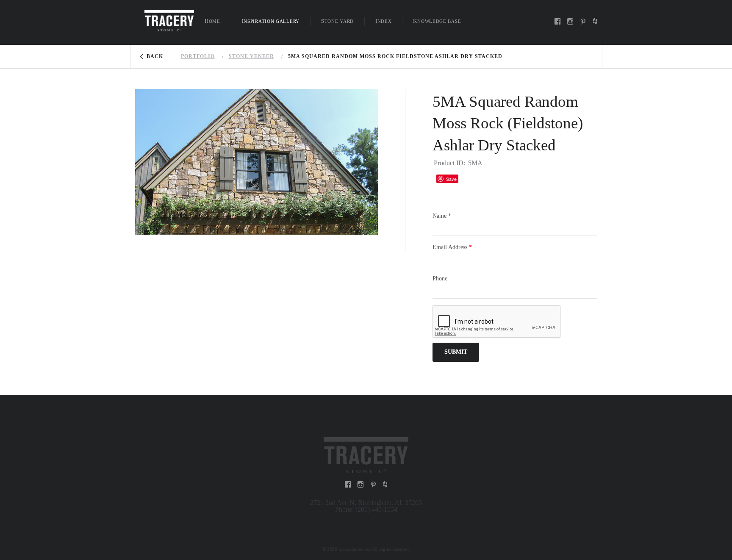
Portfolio (198, 56)
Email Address (452, 247)
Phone (440, 278)
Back (155, 56)
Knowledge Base (437, 21)
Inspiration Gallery (270, 21)
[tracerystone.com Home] (169, 20)
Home (212, 21)
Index (383, 21)
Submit (455, 352)
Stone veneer (251, 56)
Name (442, 216)
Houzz (469, 178)
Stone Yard (337, 21)
